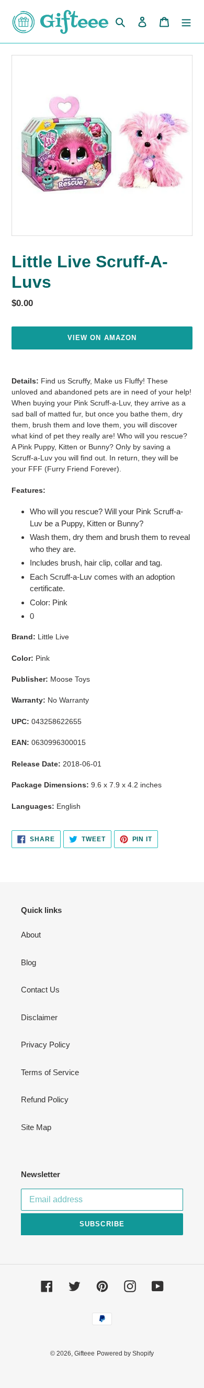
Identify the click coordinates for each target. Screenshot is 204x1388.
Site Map (36, 1127)
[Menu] (186, 21)
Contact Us (40, 989)
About (31, 934)
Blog (28, 962)
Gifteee (84, 1353)
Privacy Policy (45, 1044)
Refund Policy (45, 1099)
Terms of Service (50, 1072)
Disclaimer (39, 1017)
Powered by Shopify (125, 1353)
